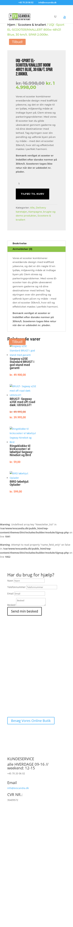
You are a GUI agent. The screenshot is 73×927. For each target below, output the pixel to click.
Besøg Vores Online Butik (31, 720)
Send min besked (24, 611)
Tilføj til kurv (32, 193)
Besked (11, 605)
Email (10, 593)
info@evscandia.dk (18, 788)
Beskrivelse (20, 243)
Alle (32, 207)
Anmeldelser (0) (22, 249)
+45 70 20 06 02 (25, 2)
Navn (10, 580)
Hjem (11, 24)
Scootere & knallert (32, 24)
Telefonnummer (16, 587)
